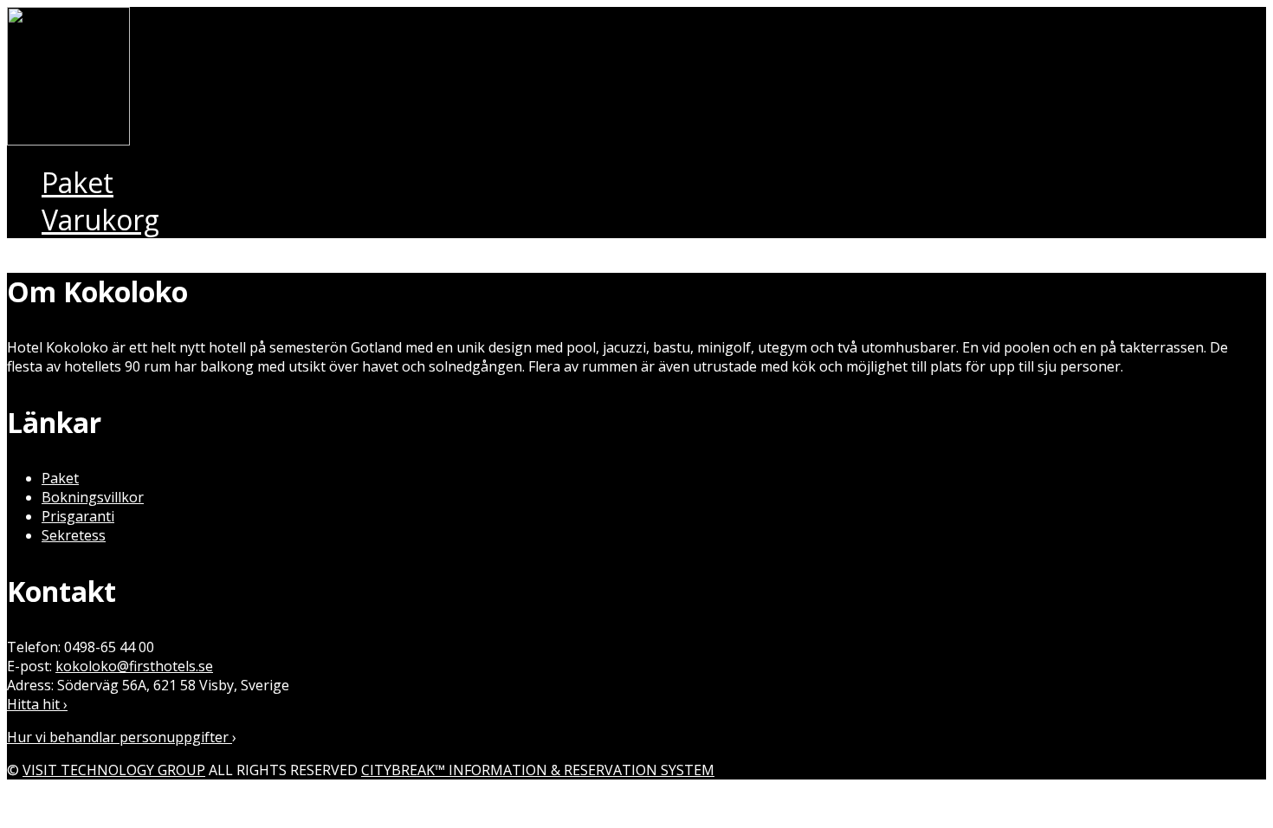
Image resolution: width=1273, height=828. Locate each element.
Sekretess (74, 535)
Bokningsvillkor (93, 497)
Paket (60, 478)
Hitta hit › (37, 704)
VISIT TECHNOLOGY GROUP (114, 769)
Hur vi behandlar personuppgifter (119, 737)
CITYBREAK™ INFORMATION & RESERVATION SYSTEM (537, 769)
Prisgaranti (78, 516)
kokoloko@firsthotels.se (134, 666)
